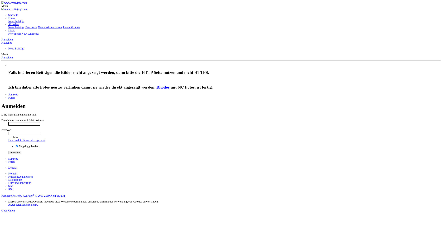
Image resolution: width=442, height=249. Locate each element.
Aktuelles (13, 24)
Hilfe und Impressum (19, 182)
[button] (4, 5)
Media (11, 30)
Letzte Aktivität (71, 27)
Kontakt (12, 173)
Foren (11, 18)
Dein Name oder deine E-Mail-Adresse (22, 120)
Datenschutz (15, 179)
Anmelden (7, 57)
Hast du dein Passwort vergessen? (26, 140)
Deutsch (12, 167)
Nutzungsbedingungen (20, 176)
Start (10, 186)
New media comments (50, 27)
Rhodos (163, 87)
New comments (30, 33)
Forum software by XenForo (33, 195)
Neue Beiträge (16, 21)
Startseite (13, 14)
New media (31, 27)
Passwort (6, 129)
